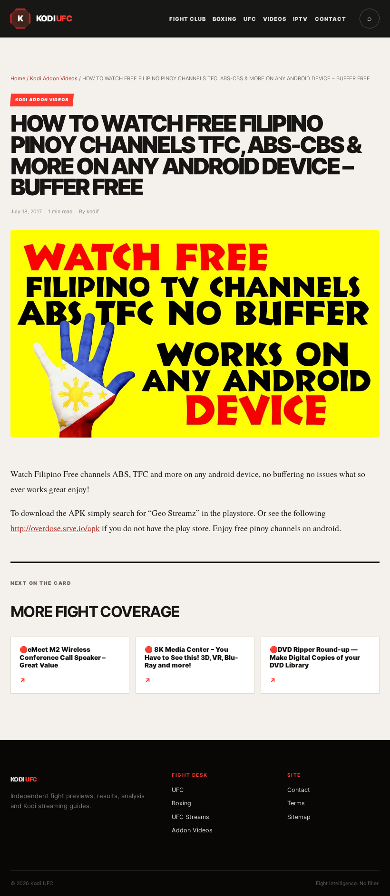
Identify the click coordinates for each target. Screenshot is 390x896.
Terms (296, 803)
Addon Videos (192, 830)
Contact (330, 19)
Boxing (224, 19)
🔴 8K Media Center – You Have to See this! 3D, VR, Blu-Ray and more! (191, 665)
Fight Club (187, 19)
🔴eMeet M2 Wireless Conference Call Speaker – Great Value (63, 665)
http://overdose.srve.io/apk (55, 528)
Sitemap (299, 816)
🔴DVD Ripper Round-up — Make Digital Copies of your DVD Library (315, 665)
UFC (250, 19)
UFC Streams (190, 816)
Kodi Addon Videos (54, 78)
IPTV (300, 19)
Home (17, 78)
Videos (274, 19)
